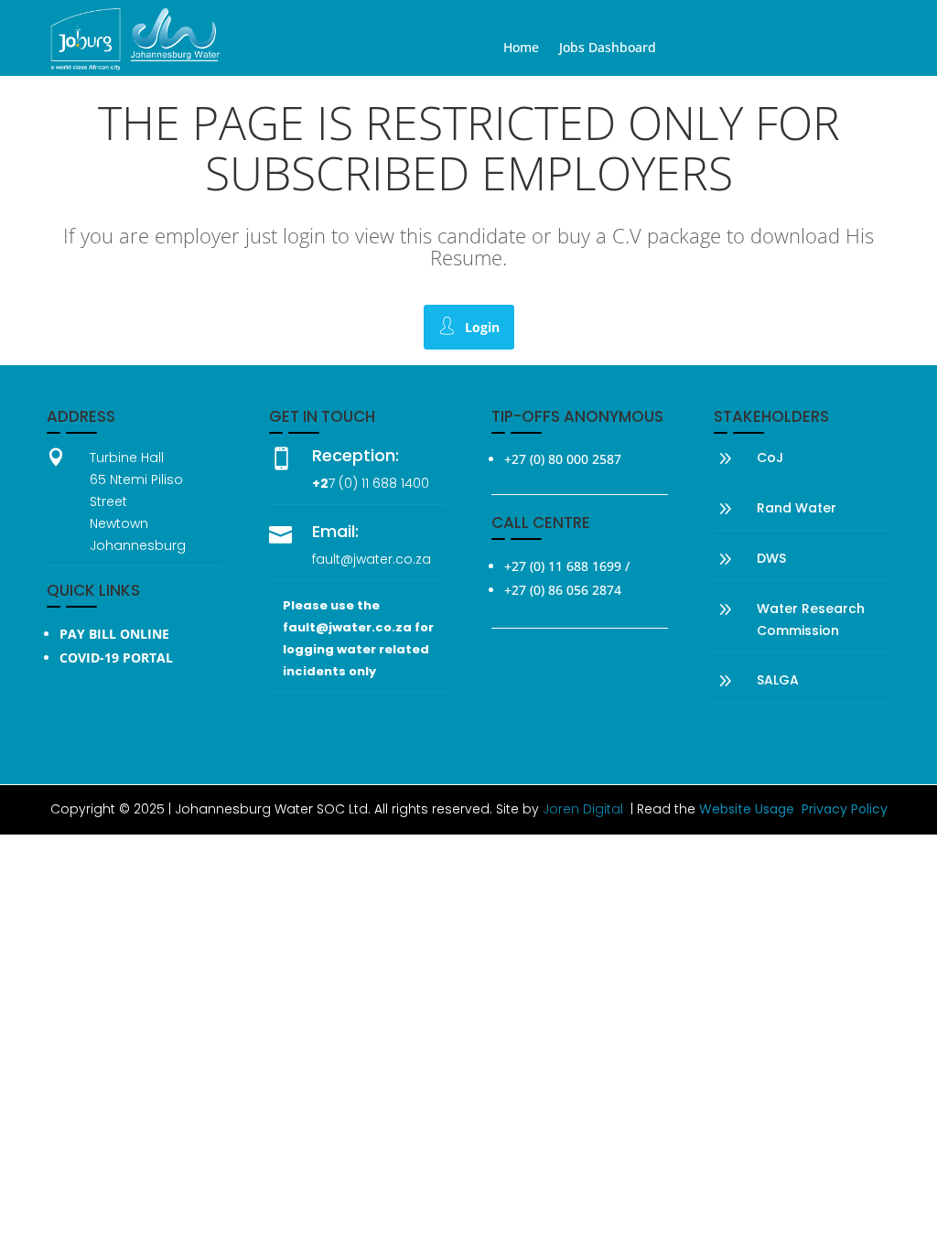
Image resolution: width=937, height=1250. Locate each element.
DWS (771, 558)
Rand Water (796, 508)
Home (521, 48)
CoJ (770, 457)
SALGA (778, 680)
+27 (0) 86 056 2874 (562, 589)
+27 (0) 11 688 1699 (562, 566)
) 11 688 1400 (390, 483)
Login (482, 327)
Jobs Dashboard (607, 48)
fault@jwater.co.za (371, 559)
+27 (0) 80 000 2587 (562, 459)
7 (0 (340, 483)
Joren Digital (583, 809)
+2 (320, 483)
